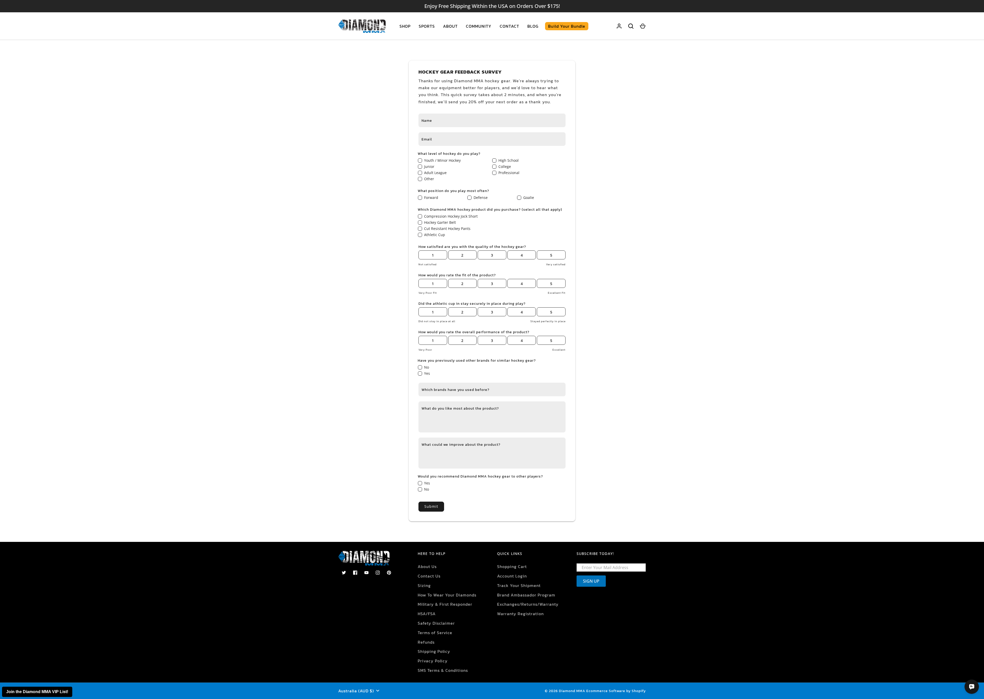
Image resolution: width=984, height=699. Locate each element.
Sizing (424, 585)
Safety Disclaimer (436, 623)
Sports (427, 26)
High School (508, 160)
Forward (431, 197)
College (504, 166)
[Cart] (642, 26)
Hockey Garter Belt (440, 222)
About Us (427, 566)
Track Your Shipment (519, 585)
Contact (509, 26)
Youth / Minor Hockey (442, 160)
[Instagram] (377, 572)
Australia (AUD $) (356, 691)
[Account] (619, 26)
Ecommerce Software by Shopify (616, 691)
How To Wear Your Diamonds (447, 595)
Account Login (512, 576)
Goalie (528, 197)
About (450, 26)
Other (429, 178)
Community (478, 26)
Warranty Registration (520, 614)
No (426, 367)
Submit (431, 506)
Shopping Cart (512, 566)
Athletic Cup (434, 234)
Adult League (435, 172)
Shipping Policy (434, 651)
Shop (405, 26)
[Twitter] (344, 572)
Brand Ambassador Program (526, 595)
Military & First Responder (445, 604)
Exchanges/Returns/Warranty (528, 604)
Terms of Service (435, 633)
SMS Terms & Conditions (443, 670)
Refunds (426, 642)
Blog (532, 26)
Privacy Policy (433, 661)
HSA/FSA (427, 614)
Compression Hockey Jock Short (451, 216)
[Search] (631, 26)
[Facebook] (355, 572)
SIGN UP (591, 581)
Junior (429, 166)
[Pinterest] (389, 572)
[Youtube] (366, 572)
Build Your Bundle (566, 26)
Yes (427, 373)
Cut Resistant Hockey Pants (447, 228)
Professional (508, 172)
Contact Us (429, 576)
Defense (481, 197)
